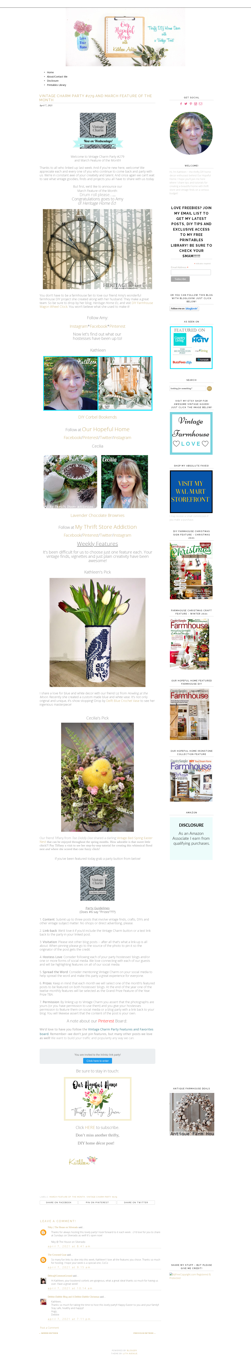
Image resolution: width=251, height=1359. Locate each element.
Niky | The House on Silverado (63, 1227)
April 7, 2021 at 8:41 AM (69, 1246)
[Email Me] (200, 103)
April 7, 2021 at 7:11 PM (69, 1319)
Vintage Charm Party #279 (102, 1197)
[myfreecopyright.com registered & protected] (191, 1278)
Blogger (132, 1350)
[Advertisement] (191, 918)
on (133, 526)
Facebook (98, 326)
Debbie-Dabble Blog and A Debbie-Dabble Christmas (73, 1297)
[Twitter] (186, 103)
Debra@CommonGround (60, 1276)
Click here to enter (98, 1061)
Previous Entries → (145, 1333)
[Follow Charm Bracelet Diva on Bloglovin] (184, 310)
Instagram (79, 326)
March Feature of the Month (67, 1197)
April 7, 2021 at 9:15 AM (69, 1267)
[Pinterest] (191, 103)
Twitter (106, 437)
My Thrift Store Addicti (102, 526)
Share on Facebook (59, 1202)
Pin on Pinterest (97, 1202)
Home (50, 72)
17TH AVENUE (130, 1354)
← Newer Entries (48, 1333)
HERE (90, 1127)
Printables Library (56, 85)
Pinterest (117, 326)
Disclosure (53, 80)
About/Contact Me (57, 76)
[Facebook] (181, 103)
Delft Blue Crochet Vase (122, 701)
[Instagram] (195, 103)
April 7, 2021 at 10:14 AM (70, 1288)
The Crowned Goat (57, 1255)
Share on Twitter (136, 1202)
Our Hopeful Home (106, 429)
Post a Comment (49, 1327)
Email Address (179, 267)
